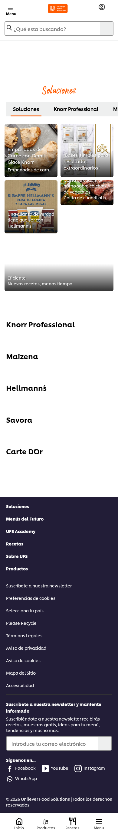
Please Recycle (21, 623)
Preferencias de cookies (30, 598)
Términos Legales (24, 635)
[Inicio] (19, 821)
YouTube (59, 768)
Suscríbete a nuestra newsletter (39, 585)
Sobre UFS (17, 556)
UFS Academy (20, 531)
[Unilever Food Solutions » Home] (58, 8)
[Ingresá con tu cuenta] (101, 7)
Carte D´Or (24, 451)
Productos (17, 568)
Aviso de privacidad (26, 648)
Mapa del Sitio (21, 673)
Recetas (14, 543)
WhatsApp (26, 778)
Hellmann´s (26, 387)
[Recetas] (72, 821)
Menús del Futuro (25, 518)
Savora (19, 419)
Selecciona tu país (25, 610)
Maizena (22, 356)
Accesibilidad (20, 685)
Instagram (94, 768)
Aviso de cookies (23, 660)
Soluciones (26, 108)
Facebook (25, 768)
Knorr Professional (76, 108)
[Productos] (46, 821)
